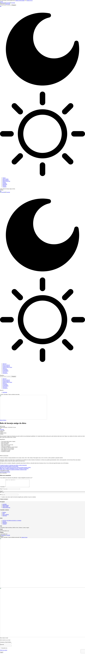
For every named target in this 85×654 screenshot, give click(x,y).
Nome (1, 488)
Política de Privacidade (19, 0)
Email (1, 491)
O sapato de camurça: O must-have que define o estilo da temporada (13, 465)
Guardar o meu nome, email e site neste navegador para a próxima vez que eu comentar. (18, 496)
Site (0, 494)
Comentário (2, 486)
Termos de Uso (29, 0)
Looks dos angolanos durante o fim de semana (9, 466)
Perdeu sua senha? (3, 650)
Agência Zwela (24, 537)
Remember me (4, 648)
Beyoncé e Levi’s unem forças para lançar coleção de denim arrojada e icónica (15, 467)
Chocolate (2, 429)
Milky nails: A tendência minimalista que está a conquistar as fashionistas (14, 468)
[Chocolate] (7, 2)
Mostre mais (7, 3)
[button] (1, 1)
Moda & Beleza (3, 420)
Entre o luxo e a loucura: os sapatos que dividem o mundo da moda (13, 469)
